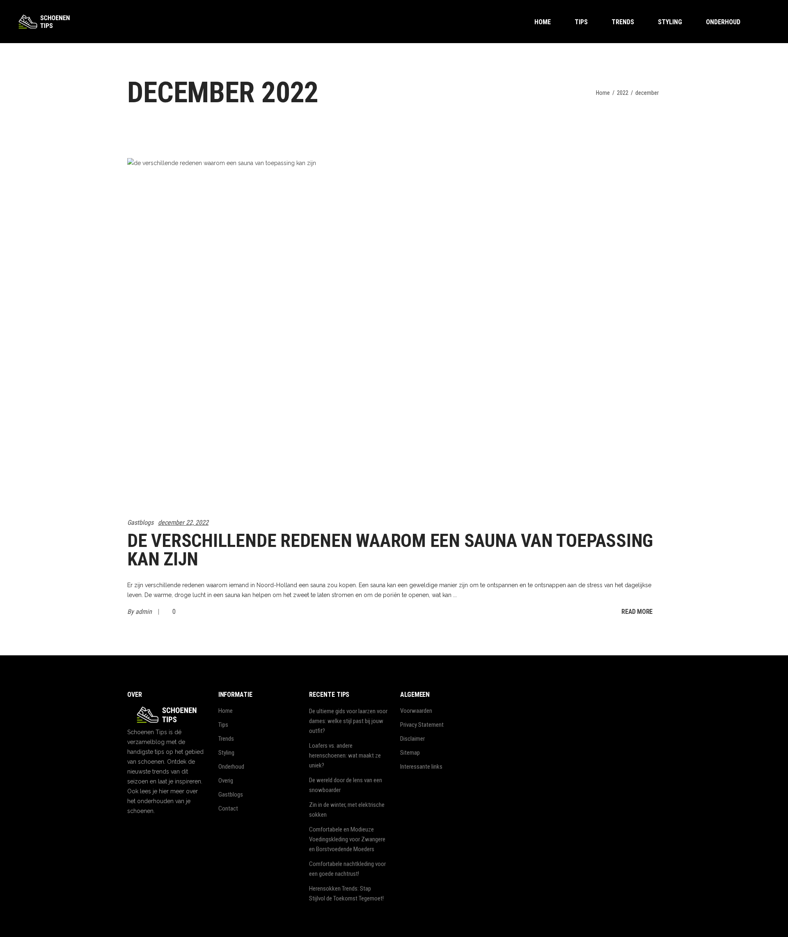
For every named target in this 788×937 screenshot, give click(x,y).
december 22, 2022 (183, 522)
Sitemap (410, 752)
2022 (622, 93)
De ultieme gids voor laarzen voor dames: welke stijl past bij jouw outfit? (348, 721)
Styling (226, 752)
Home (603, 93)
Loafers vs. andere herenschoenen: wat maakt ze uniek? (345, 755)
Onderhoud (231, 766)
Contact (228, 808)
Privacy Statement (422, 724)
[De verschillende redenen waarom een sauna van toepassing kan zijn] (258, 333)
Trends (226, 738)
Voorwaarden (416, 710)
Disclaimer (412, 738)
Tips (223, 724)
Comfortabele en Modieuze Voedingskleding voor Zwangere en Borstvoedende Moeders (347, 839)
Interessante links (421, 766)
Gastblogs (140, 522)
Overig (225, 780)
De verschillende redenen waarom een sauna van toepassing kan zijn (390, 550)
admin (144, 611)
